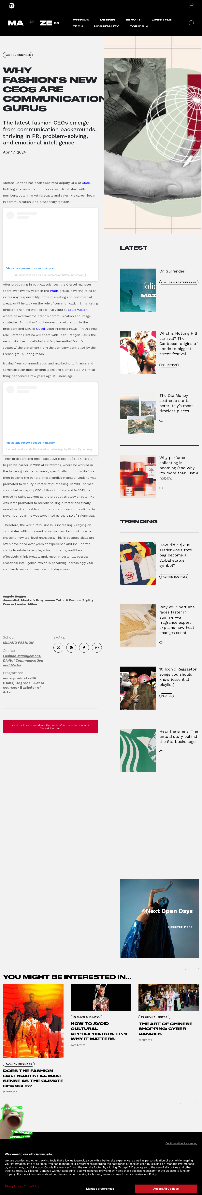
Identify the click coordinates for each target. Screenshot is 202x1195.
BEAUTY (133, 19)
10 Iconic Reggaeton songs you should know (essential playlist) (178, 677)
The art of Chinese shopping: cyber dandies (165, 1029)
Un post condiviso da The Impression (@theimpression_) (50, 274)
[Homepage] (12, 5)
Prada (54, 291)
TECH (78, 26)
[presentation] (187, 969)
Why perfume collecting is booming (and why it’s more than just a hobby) (178, 467)
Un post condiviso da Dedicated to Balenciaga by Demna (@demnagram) (52, 449)
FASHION (81, 19)
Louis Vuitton (78, 310)
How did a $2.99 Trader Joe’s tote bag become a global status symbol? (175, 555)
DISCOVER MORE (180, 927)
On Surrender (171, 271)
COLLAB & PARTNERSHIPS (179, 282)
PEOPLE (166, 695)
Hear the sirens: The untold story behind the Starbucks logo (178, 736)
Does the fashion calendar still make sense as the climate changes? (33, 1078)
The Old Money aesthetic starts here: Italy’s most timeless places (176, 403)
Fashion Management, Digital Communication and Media (23, 660)
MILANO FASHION (18, 643)
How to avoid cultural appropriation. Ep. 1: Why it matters (99, 1031)
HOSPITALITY (106, 26)
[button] (191, 23)
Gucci (86, 183)
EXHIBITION (169, 365)
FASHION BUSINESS (18, 54)
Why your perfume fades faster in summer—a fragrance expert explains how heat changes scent (177, 620)
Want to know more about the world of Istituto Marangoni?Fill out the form (50, 726)
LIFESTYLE (162, 19)
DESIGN (107, 19)
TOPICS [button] (137, 26)
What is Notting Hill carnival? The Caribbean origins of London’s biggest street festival (178, 343)
